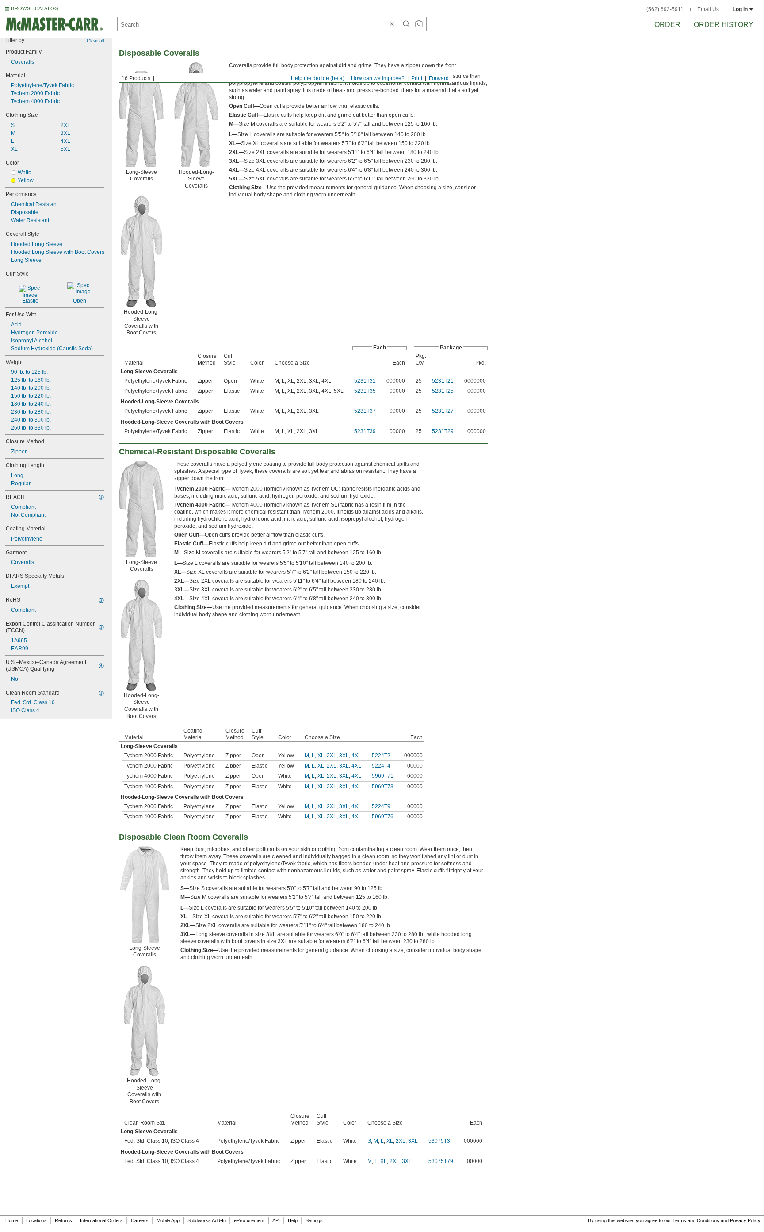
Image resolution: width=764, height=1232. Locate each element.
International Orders (101, 1220)
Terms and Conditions (695, 1220)
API (276, 1220)
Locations (36, 1220)
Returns (63, 1220)
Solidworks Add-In (206, 1220)
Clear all (95, 40)
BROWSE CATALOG (34, 8)
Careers (140, 1220)
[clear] (391, 24)
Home (11, 1220)
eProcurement (249, 1220)
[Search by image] (418, 23)
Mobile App (168, 1220)
